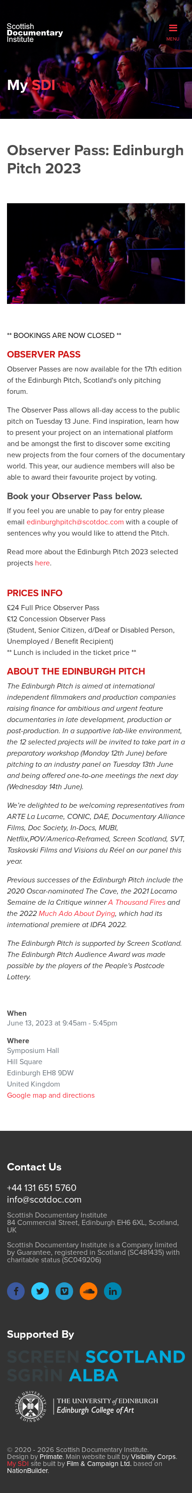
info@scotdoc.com (44, 1199)
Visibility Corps (153, 1457)
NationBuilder (27, 1470)
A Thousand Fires (136, 902)
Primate (51, 1457)
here (42, 562)
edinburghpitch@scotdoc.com (75, 521)
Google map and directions (51, 1095)
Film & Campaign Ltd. (99, 1464)
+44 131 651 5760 (41, 1187)
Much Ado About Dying (77, 913)
